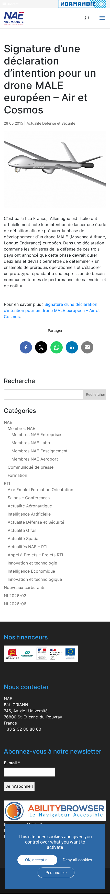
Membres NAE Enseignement (40, 450)
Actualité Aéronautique (30, 505)
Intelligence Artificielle (29, 514)
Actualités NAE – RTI (27, 546)
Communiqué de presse (30, 467)
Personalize (56, 872)
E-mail (12, 762)
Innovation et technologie (32, 563)
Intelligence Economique (31, 571)
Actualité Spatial (23, 538)
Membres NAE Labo (31, 442)
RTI (7, 483)
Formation (17, 475)
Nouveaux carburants (24, 587)
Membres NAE (21, 428)
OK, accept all (37, 860)
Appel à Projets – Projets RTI (35, 554)
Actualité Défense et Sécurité (51, 123)
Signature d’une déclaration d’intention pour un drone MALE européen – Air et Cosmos (52, 310)
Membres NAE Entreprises (37, 434)
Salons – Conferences (29, 497)
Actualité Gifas (22, 530)
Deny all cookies (77, 860)
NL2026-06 (15, 603)
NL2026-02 (15, 595)
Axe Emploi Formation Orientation (40, 489)
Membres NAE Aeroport (35, 459)
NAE (8, 422)
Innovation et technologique (35, 579)
